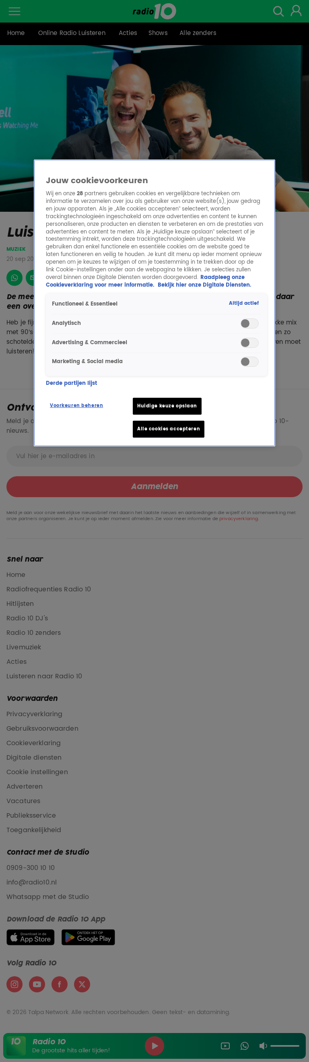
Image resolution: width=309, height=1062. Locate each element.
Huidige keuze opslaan (167, 406)
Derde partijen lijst (71, 384)
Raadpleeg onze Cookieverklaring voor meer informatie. (145, 281)
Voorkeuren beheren (76, 405)
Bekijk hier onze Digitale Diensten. (204, 285)
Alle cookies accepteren (168, 429)
